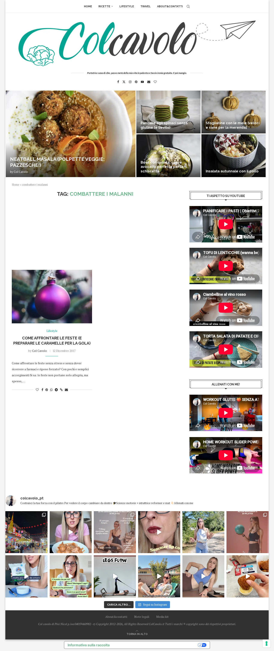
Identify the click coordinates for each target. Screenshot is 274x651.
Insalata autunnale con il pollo (232, 171)
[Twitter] (123, 81)
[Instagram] (130, 81)
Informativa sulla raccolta (89, 645)
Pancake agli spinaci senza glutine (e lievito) (164, 125)
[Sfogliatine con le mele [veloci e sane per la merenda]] (233, 112)
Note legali (141, 617)
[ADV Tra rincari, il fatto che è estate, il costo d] (159, 576)
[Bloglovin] (155, 81)
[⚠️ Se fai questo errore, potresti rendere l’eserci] (203, 576)
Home (88, 6)
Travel (145, 6)
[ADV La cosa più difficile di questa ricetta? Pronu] (26, 576)
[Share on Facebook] (42, 390)
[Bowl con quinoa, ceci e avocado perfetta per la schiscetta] (168, 155)
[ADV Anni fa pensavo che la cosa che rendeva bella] (247, 576)
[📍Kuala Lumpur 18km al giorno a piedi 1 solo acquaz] (26, 532)
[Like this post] (37, 390)
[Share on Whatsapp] (51, 390)
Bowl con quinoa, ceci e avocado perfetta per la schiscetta (162, 166)
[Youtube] (142, 81)
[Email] (148, 81)
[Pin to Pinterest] (46, 390)
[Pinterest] (136, 81)
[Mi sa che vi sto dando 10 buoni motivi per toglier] (115, 532)
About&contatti (170, 6)
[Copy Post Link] (61, 390)
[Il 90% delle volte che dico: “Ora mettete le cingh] (115, 576)
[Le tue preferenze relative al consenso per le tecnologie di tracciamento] (266, 643)
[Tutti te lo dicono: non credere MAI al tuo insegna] (247, 532)
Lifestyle (126, 6)
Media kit (162, 617)
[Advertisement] (95, 233)
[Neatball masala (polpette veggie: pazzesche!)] (71, 134)
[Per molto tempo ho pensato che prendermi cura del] (203, 532)
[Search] (188, 6)
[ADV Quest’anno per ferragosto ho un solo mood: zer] (71, 576)
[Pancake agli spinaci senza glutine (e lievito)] (168, 112)
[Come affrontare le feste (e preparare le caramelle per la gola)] (52, 296)
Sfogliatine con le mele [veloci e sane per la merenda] (232, 125)
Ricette (104, 6)
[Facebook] (118, 81)
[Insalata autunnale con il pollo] (233, 155)
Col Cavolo (21, 172)
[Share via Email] (66, 390)
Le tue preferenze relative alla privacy (156, 645)
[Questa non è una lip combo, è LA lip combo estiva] (159, 532)
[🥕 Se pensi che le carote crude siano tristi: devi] (71, 532)
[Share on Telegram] (56, 390)
